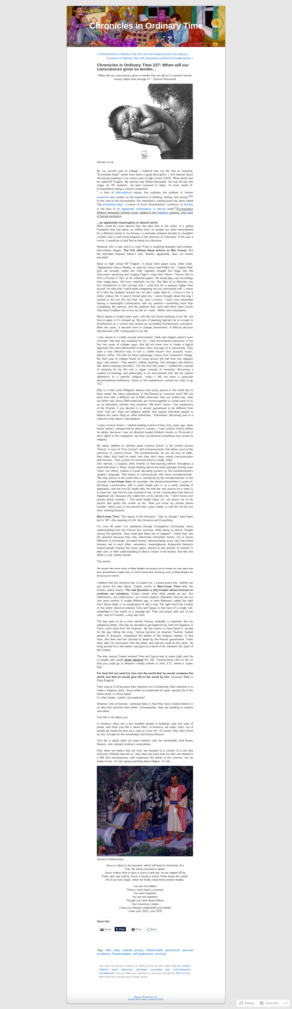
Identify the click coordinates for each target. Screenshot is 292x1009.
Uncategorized (106, 973)
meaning (162, 212)
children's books (108, 969)
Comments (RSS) (154, 999)
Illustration (142, 969)
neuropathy (156, 969)
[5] (175, 208)
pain (167, 969)
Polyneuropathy (121, 953)
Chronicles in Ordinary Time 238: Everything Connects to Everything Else (148, 58)
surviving (160, 953)
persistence (172, 950)
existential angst (113, 204)
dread (143, 204)
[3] (189, 196)
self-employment (143, 953)
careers (186, 966)
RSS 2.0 (180, 973)
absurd (161, 209)
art (179, 966)
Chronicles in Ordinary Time (146, 25)
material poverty (132, 950)
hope (117, 950)
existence (103, 197)
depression (127, 969)
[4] (191, 196)
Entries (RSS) (134, 999)
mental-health (154, 950)
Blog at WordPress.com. (146, 997)
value (189, 212)
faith (108, 950)
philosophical (124, 192)
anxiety (188, 204)
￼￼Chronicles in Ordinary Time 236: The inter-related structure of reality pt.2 (143, 54)
